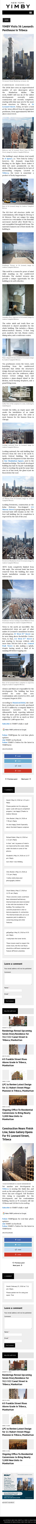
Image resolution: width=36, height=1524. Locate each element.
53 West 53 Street (22, 634)
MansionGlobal (18, 703)
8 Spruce (8, 158)
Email (6, 994)
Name (6, 988)
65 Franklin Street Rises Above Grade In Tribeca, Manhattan (14, 1062)
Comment (7, 972)
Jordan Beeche (26, 1184)
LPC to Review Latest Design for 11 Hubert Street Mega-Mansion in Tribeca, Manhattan (18, 1087)
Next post (25, 779)
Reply (8, 803)
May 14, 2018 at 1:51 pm (19, 800)
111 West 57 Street (23, 639)
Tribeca (5, 173)
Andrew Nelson (9, 85)
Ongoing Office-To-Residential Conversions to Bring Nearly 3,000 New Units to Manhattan (17, 1114)
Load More (18, 1510)
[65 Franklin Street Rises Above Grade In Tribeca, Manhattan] (18, 1053)
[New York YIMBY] (18, 5)
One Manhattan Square (14, 461)
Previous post (12, 779)
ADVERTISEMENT (8, 1502)
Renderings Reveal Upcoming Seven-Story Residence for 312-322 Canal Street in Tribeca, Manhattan (17, 1035)
